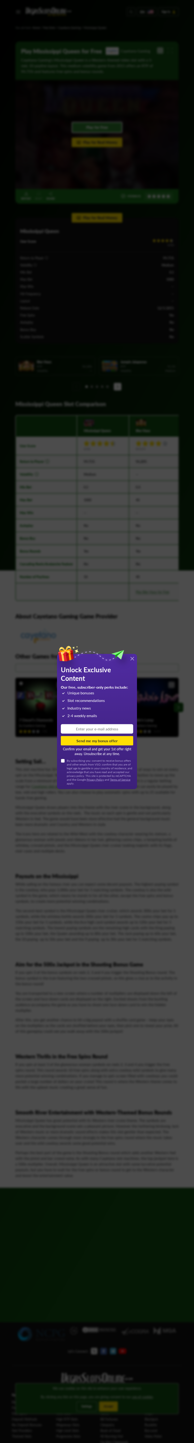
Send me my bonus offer (97, 740)
